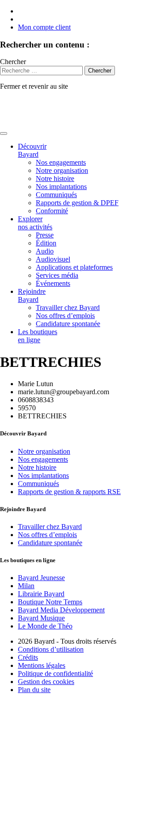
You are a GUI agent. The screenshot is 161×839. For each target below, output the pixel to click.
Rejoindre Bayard (32, 295)
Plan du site (34, 689)
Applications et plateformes (74, 267)
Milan (26, 585)
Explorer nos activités (35, 223)
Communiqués (56, 194)
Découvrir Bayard (32, 150)
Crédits (28, 657)
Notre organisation (62, 170)
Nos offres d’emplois (65, 315)
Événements (53, 283)
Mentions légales (41, 665)
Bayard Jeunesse (41, 577)
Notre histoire (55, 178)
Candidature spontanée (68, 323)
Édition (46, 243)
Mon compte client (44, 27)
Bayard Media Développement (61, 610)
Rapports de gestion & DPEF (77, 203)
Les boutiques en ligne (37, 336)
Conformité (52, 211)
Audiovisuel (53, 259)
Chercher (13, 61)
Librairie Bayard (41, 594)
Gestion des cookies (46, 681)
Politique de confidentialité (55, 673)
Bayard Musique (41, 618)
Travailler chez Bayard (68, 307)
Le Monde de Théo (45, 626)
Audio (45, 251)
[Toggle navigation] (3, 133)
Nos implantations (61, 186)
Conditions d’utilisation (51, 649)
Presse (45, 235)
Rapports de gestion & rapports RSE (69, 491)
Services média (57, 275)
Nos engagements (61, 162)
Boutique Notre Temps (50, 602)
